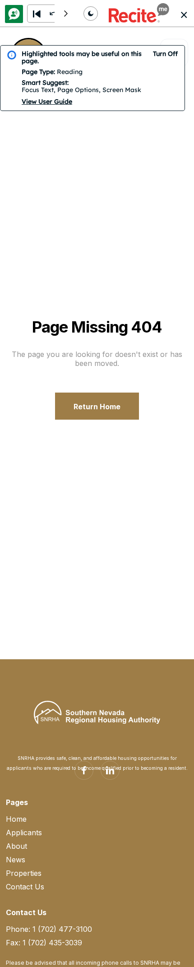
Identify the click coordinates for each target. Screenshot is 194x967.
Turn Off (165, 53)
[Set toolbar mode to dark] (90, 13)
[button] (139, 13)
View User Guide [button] (47, 101)
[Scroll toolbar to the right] (66, 13)
